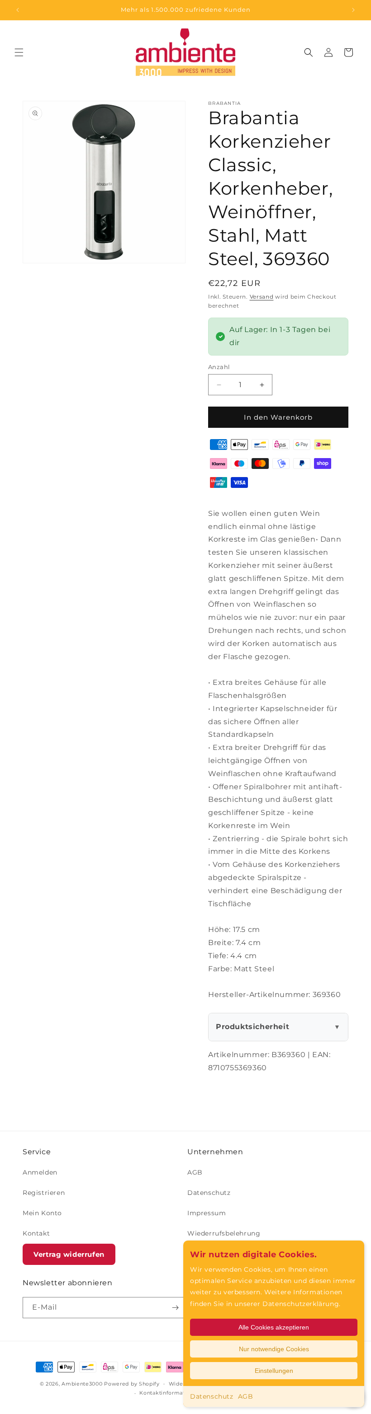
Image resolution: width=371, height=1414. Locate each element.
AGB (245, 1396)
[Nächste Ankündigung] (353, 10)
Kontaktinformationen (169, 1393)
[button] (19, 52)
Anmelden (40, 1172)
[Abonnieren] (175, 1307)
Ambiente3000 (82, 1384)
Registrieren (44, 1193)
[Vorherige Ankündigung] (18, 10)
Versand (262, 296)
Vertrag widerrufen (69, 1254)
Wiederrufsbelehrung (223, 1233)
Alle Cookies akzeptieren (273, 1327)
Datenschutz (211, 1396)
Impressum (206, 1213)
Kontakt (36, 1233)
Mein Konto (42, 1213)
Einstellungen (274, 1370)
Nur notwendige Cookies (274, 1349)
